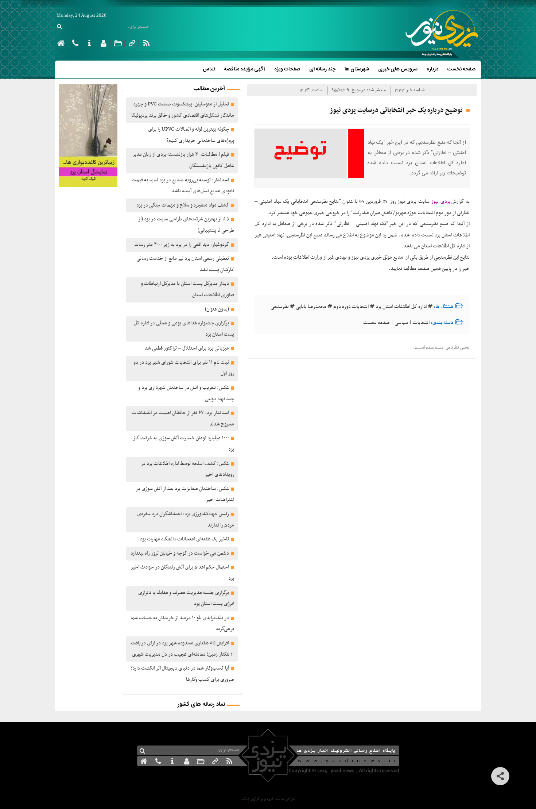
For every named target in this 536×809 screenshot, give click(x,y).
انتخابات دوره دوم (351, 306)
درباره (432, 69)
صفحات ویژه (287, 69)
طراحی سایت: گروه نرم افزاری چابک (268, 798)
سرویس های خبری (397, 69)
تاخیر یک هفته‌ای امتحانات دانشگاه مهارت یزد (184, 539)
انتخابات (421, 322)
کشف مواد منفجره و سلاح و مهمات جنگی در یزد (182, 205)
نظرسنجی (280, 306)
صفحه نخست (461, 69)
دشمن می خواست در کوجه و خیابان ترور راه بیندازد (180, 553)
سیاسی (401, 322)
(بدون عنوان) (217, 309)
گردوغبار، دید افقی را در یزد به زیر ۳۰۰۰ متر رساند (181, 244)
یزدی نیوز (440, 201)
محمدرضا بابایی (311, 306)
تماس (209, 69)
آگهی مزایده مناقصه (244, 69)
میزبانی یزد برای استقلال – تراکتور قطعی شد (187, 348)
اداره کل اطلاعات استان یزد (401, 306)
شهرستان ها (357, 69)
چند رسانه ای (322, 69)
